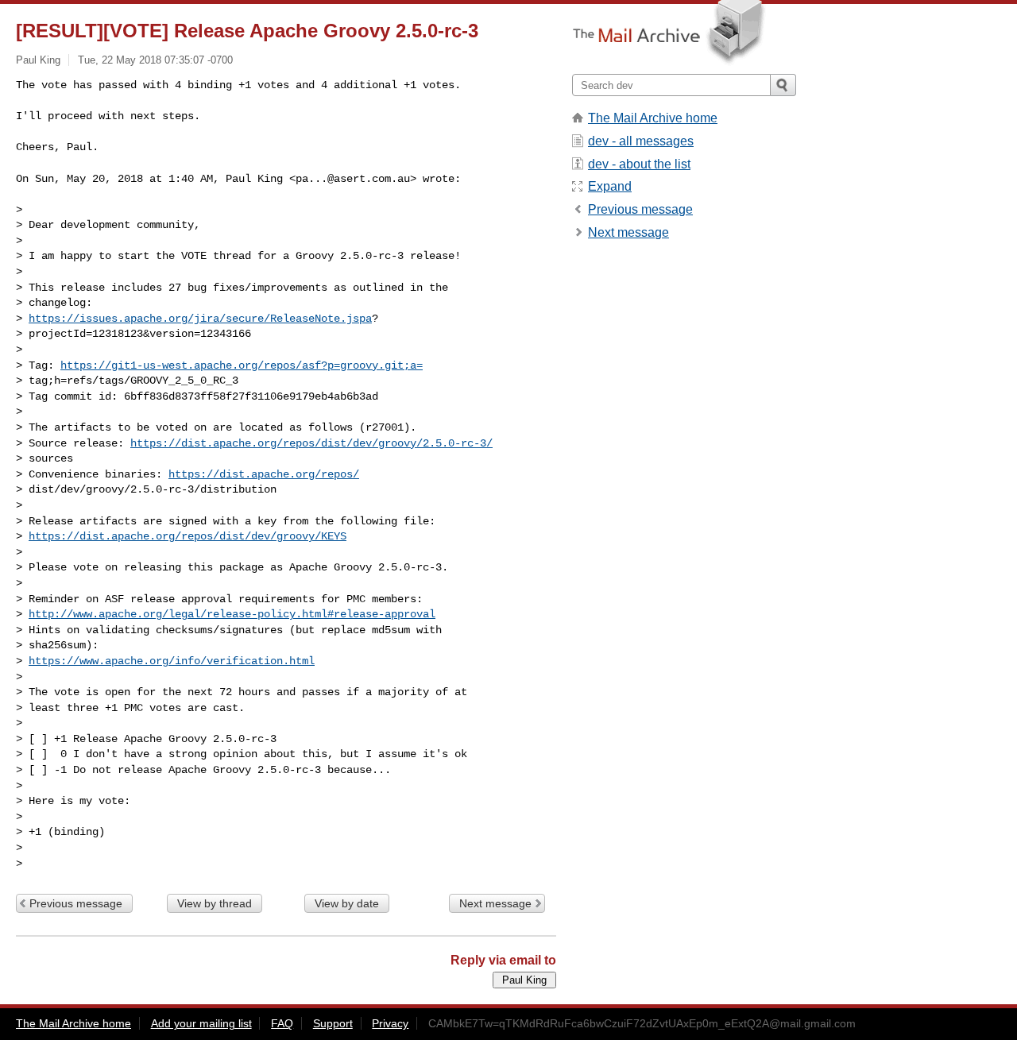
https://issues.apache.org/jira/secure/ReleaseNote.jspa (200, 318)
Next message (495, 903)
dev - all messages (641, 141)
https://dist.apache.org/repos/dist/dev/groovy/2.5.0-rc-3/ (311, 443)
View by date (347, 903)
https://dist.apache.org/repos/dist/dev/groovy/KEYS (187, 536)
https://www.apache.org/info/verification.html (172, 661)
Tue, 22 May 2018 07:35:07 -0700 (155, 60)
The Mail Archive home (652, 118)
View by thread (214, 903)
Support (333, 1023)
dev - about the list (639, 164)
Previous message (75, 903)
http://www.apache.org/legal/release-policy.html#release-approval (232, 614)
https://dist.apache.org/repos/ (263, 474)
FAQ (282, 1023)
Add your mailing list (201, 1023)
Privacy (390, 1023)
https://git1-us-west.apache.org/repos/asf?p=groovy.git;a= (241, 365)
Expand (610, 186)
